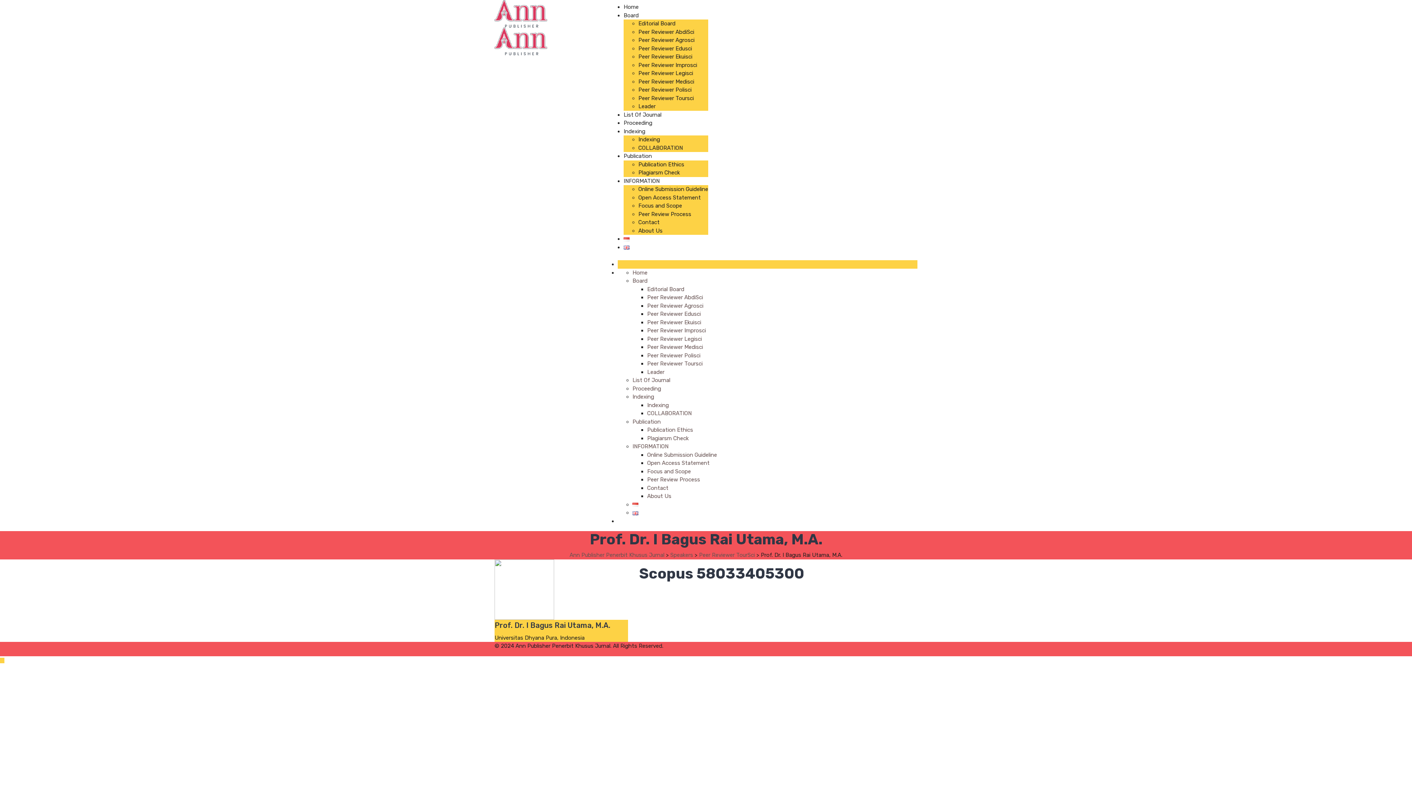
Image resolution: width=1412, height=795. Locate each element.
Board (631, 15)
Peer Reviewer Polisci (665, 89)
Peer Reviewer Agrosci (666, 40)
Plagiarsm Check (659, 172)
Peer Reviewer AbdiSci (666, 32)
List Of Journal (643, 115)
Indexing (634, 131)
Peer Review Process (664, 214)
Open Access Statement (669, 197)
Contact (649, 222)
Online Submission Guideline (673, 189)
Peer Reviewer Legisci (665, 73)
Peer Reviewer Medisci (666, 81)
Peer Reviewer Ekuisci (665, 56)
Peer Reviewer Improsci (667, 65)
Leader (647, 106)
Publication (638, 156)
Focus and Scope (660, 205)
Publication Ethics (661, 164)
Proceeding (638, 123)
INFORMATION (642, 181)
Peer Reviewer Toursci (666, 98)
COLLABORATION (660, 148)
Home (631, 7)
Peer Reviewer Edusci (665, 48)
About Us (650, 230)
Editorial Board (656, 23)
